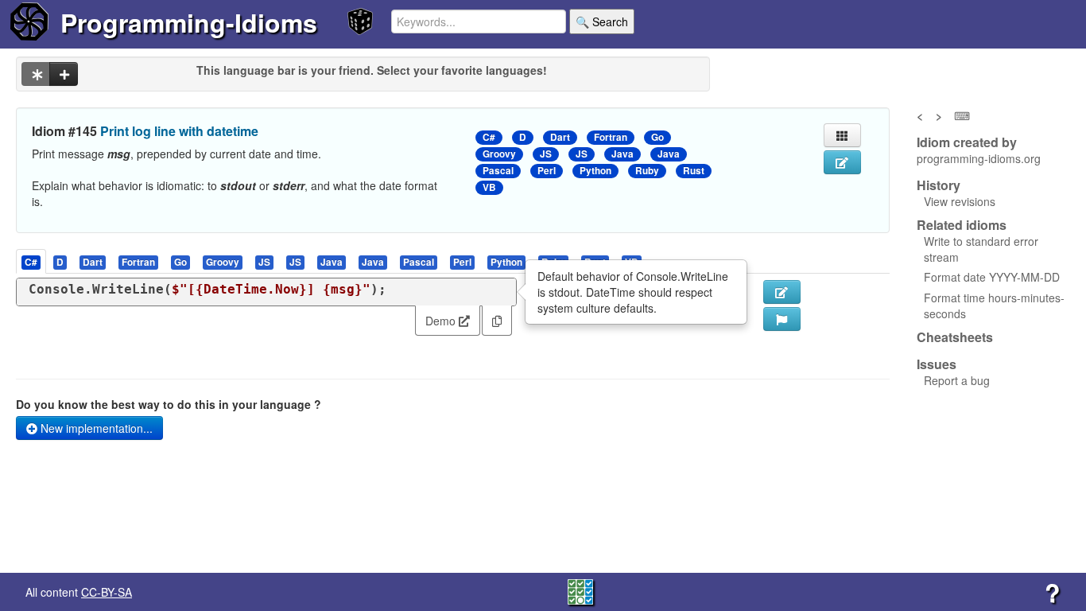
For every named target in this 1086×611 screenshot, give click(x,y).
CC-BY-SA (106, 592)
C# (489, 137)
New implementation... (95, 428)
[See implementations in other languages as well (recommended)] (35, 74)
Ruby (647, 170)
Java (622, 154)
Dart (560, 137)
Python (595, 170)
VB (489, 187)
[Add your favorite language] (63, 74)
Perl (546, 170)
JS (546, 154)
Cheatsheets (955, 337)
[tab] (32, 261)
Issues (936, 364)
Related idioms (961, 225)
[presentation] (31, 261)
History (938, 185)
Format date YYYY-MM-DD (992, 277)
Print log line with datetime (179, 131)
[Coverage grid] (580, 590)
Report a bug (957, 380)
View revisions (959, 201)
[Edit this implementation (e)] (782, 292)
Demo (442, 321)
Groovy (499, 154)
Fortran (610, 137)
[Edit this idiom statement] (842, 162)
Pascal (498, 170)
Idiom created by (967, 142)
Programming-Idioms (188, 22)
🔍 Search (602, 21)
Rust (693, 170)
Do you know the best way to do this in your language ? (168, 404)
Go (657, 137)
